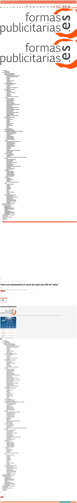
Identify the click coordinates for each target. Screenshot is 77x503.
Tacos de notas (9, 168)
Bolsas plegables (10, 113)
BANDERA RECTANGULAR (9, 207)
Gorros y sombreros (10, 191)
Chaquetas (9, 187)
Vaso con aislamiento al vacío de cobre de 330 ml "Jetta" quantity (13, 289)
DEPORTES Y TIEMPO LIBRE (10, 117)
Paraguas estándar (10, 172)
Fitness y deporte (10, 123)
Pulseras (8, 88)
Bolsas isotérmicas (10, 110)
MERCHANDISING (6, 72)
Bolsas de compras (10, 102)
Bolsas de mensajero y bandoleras (13, 104)
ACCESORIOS (7, 213)
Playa (8, 127)
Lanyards (8, 85)
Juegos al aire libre (10, 154)
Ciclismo (8, 122)
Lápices (8, 93)
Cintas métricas (9, 134)
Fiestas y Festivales (10, 80)
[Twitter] (2, 300)
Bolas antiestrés (10, 84)
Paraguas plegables (10, 173)
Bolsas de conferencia (11, 103)
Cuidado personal (10, 198)
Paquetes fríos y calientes (11, 200)
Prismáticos (9, 128)
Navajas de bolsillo (10, 137)
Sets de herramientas (11, 139)
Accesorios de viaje (10, 98)
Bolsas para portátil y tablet (12, 162)
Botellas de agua (10, 178)
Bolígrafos (9, 90)
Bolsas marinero (10, 111)
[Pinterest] (3, 300)
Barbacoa (8, 121)
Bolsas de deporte (10, 108)
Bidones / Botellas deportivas (12, 76)
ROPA (6, 182)
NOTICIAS (4, 218)
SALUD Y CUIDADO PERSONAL (10, 194)
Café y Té (8, 77)
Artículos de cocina (10, 144)
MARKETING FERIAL (6, 203)
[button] (3, 325)
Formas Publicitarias (9, 337)
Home (1, 281)
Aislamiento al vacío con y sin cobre (13, 75)
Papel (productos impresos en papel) (14, 436)
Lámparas (8, 135)
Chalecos (8, 186)
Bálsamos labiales (10, 195)
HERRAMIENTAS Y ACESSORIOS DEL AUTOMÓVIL (14, 131)
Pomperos (9, 156)
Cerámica (8, 78)
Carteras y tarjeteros (10, 114)
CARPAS (6, 209)
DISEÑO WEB (5, 215)
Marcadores (9, 94)
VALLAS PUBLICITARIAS (7, 216)
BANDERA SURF (8, 205)
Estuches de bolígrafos (11, 92)
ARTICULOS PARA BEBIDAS (10, 74)
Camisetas (9, 185)
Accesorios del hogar (11, 142)
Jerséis (8, 192)
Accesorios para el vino (11, 143)
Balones (8, 120)
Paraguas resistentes (11, 174)
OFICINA (6, 158)
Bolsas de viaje (9, 105)
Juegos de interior (10, 155)
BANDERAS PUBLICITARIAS (8, 204)
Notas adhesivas (10, 165)
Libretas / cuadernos (11, 164)
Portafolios (9, 166)
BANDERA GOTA (8, 206)
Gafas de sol (9, 124)
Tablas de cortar (10, 151)
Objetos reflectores (10, 138)
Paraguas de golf (10, 170)
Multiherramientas (10, 136)
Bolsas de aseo (9, 101)
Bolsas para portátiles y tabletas (13, 112)
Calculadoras (9, 163)
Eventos (8, 79)
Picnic (8, 126)
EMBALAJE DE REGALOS (9, 129)
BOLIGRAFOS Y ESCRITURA (10, 89)
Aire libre (8, 118)
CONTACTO (5, 219)
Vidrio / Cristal (9, 82)
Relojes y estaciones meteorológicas (13, 150)
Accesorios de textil (10, 183)
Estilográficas (9, 91)
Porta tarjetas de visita (11, 167)
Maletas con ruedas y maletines (12, 115)
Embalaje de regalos (10, 130)
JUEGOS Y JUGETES (8, 153)
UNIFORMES (5, 70)
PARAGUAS (7, 169)
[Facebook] (1, 300)
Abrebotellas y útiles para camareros (13, 141)
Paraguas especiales (10, 171)
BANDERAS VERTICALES (9, 208)
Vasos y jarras (9, 152)
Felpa (8, 189)
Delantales (9, 147)
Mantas (8, 149)
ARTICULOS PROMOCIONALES (10, 83)
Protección (9, 201)
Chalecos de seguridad (11, 133)
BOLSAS (6, 97)
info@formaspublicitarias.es (5, 0)
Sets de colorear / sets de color (12, 96)
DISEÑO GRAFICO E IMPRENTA (9, 214)
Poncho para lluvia (10, 175)
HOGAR (6, 140)
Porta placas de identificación (12, 87)
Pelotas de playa (10, 125)
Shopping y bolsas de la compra (13, 107)
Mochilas (8, 116)
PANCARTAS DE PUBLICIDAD (10, 212)
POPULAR (6, 176)
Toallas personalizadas (11, 202)
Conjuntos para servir (11, 145)
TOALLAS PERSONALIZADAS (10, 73)
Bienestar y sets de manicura (12, 196)
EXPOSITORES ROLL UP (9, 211)
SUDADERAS (7, 71)
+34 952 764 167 (14, 0)
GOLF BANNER (7, 210)
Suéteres (8, 193)
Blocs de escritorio (10, 160)
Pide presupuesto (3, 298)
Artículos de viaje (10, 119)
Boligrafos (9, 177)
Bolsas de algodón (10, 100)
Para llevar (9, 81)
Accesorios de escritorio (11, 159)
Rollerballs (9, 95)
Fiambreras (9, 148)
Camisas (8, 184)
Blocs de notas (9, 161)
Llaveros (8, 86)
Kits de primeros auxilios (11, 199)
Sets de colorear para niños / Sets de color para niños (17, 157)
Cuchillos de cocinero (11, 146)
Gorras (8, 190)
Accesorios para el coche (11, 132)
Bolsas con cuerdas (10, 99)
